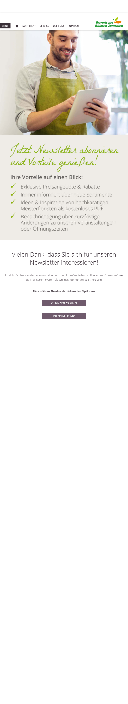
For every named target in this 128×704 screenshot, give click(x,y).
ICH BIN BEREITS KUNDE (64, 303)
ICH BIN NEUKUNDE (64, 316)
